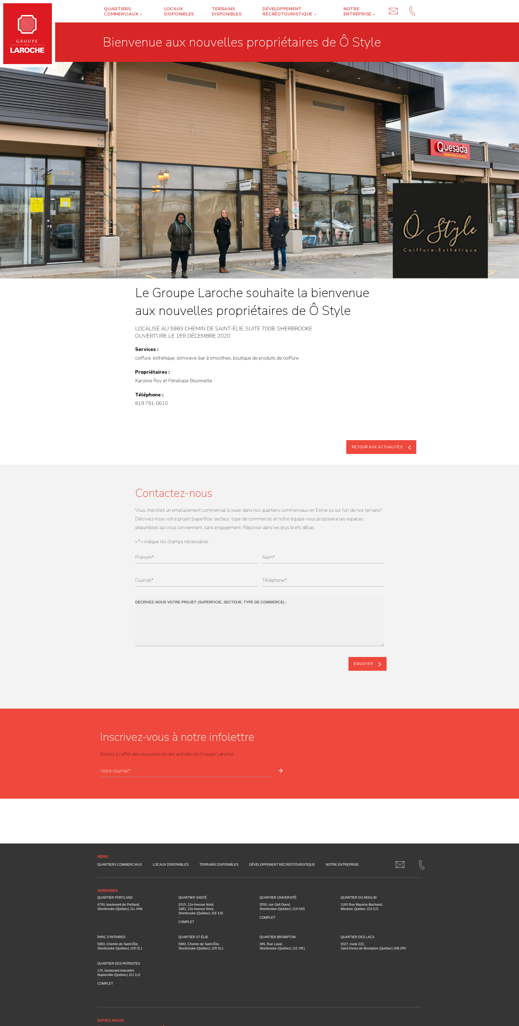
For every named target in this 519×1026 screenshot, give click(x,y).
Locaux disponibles (179, 11)
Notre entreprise (358, 11)
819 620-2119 (412, 5)
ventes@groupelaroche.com (393, 5)
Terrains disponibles (226, 11)
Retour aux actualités (377, 447)
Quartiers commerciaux (121, 11)
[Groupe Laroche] (27, 33)
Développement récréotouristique (287, 11)
